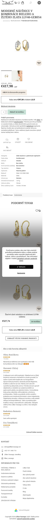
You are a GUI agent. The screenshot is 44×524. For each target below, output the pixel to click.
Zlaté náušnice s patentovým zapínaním (28, 156)
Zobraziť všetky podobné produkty (22, 338)
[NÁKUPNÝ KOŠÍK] (23, 2)
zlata (38, 120)
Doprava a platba (6, 477)
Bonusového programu (17, 92)
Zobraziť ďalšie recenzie (34, 432)
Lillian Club (26, 468)
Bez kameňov (20, 166)
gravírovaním (18, 122)
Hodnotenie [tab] (18, 195)
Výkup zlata (27, 485)
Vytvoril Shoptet (24, 510)
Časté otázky (27, 471)
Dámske (18, 178)
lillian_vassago (9, 458)
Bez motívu (19, 163)
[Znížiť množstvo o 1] (6, 113)
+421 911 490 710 (10, 450)
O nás (25, 488)
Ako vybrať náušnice (29, 478)
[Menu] (39, 3)
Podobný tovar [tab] (8, 195)
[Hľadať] (31, 3)
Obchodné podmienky (8, 483)
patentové (30, 126)
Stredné (18, 161)
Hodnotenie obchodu (8, 473)
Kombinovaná (20, 158)
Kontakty (4, 497)
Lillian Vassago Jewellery (12, 454)
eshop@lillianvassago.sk (12, 447)
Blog (24, 491)
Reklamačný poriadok (8, 487)
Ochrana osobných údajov (9, 480)
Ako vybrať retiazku (29, 481)
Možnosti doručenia (8, 106)
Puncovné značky (7, 490)
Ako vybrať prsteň (28, 474)
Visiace (18, 168)
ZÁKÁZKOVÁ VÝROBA (8, 500)
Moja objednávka (28, 498)
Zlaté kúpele (27, 495)
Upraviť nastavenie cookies (26, 519)
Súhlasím (22, 267)
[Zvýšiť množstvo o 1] (6, 111)
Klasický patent (21, 170)
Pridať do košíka (17, 112)
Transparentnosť (6, 494)
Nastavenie (21, 273)
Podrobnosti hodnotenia (29, 21)
